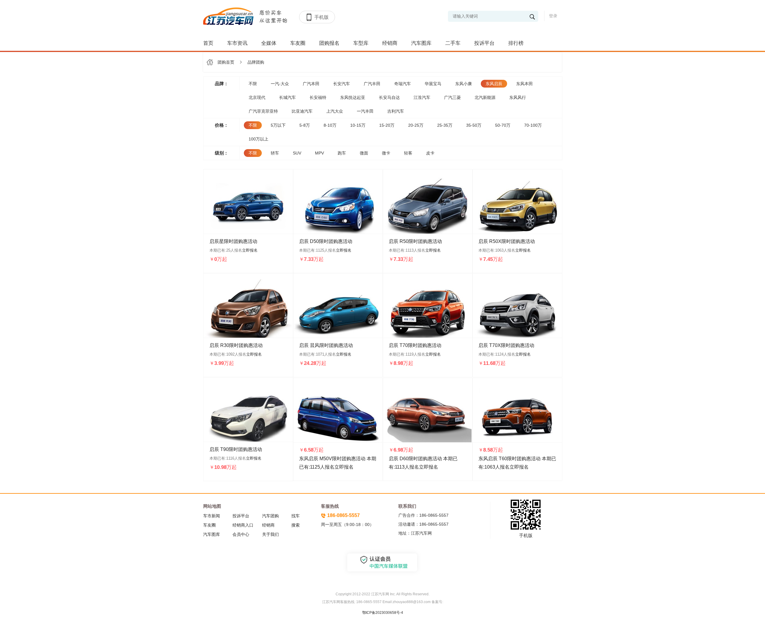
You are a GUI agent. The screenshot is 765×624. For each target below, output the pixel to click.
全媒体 (268, 43)
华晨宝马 (433, 83)
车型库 (360, 43)
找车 (295, 515)
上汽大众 (334, 111)
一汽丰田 (365, 111)
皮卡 (430, 153)
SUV (297, 153)
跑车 (342, 153)
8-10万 (330, 125)
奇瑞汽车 (402, 83)
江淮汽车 (422, 97)
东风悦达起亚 (352, 97)
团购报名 (329, 43)
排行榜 (516, 43)
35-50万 (473, 125)
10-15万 (357, 125)
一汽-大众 (280, 83)
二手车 (452, 43)
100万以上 (258, 139)
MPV (319, 153)
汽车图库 (421, 43)
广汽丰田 (372, 83)
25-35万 (444, 125)
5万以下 (278, 125)
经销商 (389, 43)
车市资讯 (237, 43)
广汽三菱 (452, 97)
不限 (253, 83)
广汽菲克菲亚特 (263, 111)
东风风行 (517, 97)
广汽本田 (311, 83)
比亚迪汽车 (302, 111)
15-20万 (386, 125)
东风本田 (524, 83)
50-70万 (502, 125)
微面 (364, 153)
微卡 (386, 153)
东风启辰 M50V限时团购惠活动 (332, 458)
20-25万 (415, 125)
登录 (553, 15)
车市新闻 (211, 515)
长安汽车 (341, 83)
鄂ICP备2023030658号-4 (382, 613)
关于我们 (270, 534)
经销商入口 (242, 525)
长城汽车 (287, 97)
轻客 (408, 153)
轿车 (275, 153)
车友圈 (297, 43)
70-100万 (533, 125)
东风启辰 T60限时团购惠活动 (509, 458)
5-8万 (304, 125)
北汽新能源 (485, 97)
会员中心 (240, 534)
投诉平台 (484, 43)
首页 (208, 43)
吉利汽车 (395, 111)
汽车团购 (270, 515)
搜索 (295, 525)
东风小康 (463, 83)
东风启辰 (494, 83)
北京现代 (257, 97)
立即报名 (250, 250)
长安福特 (318, 97)
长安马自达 (389, 97)
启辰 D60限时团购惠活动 (415, 458)
